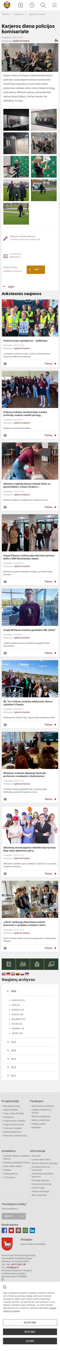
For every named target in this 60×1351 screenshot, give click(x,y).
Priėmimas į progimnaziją (15, 1135)
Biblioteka (36, 1127)
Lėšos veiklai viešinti (12, 1166)
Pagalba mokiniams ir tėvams (42, 1111)
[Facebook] (4, 1230)
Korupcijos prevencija (41, 1184)
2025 (13, 1042)
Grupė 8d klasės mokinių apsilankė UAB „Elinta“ (29, 630)
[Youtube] (11, 1230)
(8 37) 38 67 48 (19, 1264)
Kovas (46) (17, 1024)
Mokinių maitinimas (41, 1120)
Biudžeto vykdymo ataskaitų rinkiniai (16, 1157)
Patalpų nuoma (39, 1124)
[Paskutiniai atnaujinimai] (32, 5)
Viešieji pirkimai (10, 1174)
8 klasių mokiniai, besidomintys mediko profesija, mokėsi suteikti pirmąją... (25, 414)
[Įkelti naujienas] (20, 5)
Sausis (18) (17, 1033)
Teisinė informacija (40, 1191)
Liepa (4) (16, 1005)
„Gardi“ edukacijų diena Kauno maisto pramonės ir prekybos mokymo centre (24, 923)
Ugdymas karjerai (36, 14)
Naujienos (19, 14)
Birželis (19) (18, 1010)
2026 (13, 991)
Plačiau (48, 363)
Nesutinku (30, 1332)
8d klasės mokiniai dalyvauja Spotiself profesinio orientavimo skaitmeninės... (24, 774)
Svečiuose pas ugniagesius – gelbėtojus (25, 340)
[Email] (25, 1230)
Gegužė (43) (17, 1014)
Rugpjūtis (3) (18, 1000)
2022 (13, 1067)
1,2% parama (9, 1177)
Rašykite (8, 1216)
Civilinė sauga (38, 1188)
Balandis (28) (18, 1019)
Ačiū (33, 269)
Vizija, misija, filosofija (13, 1113)
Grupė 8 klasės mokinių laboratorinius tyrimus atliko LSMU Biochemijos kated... (28, 557)
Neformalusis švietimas (43, 1106)
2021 (13, 1075)
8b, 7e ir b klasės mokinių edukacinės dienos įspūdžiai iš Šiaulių (28, 703)
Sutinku (30, 1341)
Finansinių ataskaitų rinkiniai (16, 1162)
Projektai (7, 1170)
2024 (13, 1050)
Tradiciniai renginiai (12, 1128)
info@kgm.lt (12, 1267)
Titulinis (6, 14)
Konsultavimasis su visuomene (41, 1168)
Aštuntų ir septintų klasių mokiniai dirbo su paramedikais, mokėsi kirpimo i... (26, 485)
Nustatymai (30, 1322)
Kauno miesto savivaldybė (33, 1244)
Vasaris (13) (18, 1028)
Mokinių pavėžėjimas (41, 1116)
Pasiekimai (8, 1117)
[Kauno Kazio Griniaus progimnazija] (7, 4)
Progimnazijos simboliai (14, 1121)
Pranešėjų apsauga (40, 1180)
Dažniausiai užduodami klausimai (42, 1175)
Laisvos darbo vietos (41, 1159)
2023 (13, 1059)
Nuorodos (36, 1156)
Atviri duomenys (39, 1195)
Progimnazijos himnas (13, 1124)
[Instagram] (18, 1230)
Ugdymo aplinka (10, 1110)
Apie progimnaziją (11, 1106)
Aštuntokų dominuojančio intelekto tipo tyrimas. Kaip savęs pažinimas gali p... (29, 849)
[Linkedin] (32, 1230)
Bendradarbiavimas (12, 1132)
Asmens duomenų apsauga (44, 1163)
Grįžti (11, 286)
